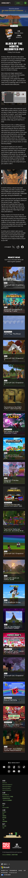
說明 (3, 814)
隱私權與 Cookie (4, 870)
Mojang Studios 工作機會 (7, 796)
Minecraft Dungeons (6, 786)
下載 (3, 819)
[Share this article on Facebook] (22, 247)
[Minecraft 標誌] (6, 3)
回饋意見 (4, 816)
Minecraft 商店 (5, 807)
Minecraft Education (6, 790)
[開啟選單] (25, 3)
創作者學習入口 (5, 794)
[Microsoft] (5, 867)
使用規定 (20, 870)
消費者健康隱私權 (13, 870)
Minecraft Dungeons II (7, 784)
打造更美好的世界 (6, 798)
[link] (4, 767)
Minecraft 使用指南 (6, 854)
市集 (3, 805)
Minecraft (4, 782)
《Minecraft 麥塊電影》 (7, 800)
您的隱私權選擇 (7, 874)
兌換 (3, 828)
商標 (25, 870)
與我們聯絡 (4, 821)
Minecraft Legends (6, 788)
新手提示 (4, 812)
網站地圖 (4, 817)
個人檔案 (4, 826)
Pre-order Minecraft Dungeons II (12, 11)
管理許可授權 (15, 854)
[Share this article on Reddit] (17, 247)
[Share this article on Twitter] (13, 247)
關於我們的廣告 (4, 872)
